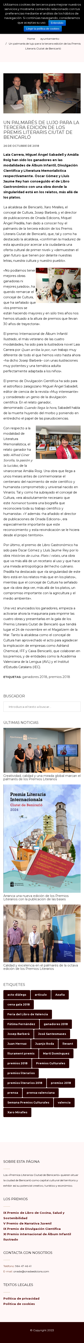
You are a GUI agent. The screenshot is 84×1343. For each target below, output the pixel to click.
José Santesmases (52, 1034)
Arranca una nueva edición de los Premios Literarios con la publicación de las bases (36, 897)
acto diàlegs (16, 994)
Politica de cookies (19, 1304)
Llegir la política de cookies (42, 28)
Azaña (60, 994)
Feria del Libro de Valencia (27, 1014)
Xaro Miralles (17, 1112)
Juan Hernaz (17, 1043)
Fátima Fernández (21, 1024)
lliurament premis (20, 1053)
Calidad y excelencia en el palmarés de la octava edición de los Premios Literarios (40, 967)
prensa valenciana (41, 1092)
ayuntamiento (49, 38)
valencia (64, 1102)
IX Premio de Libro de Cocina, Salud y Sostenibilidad (34, 1215)
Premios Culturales (50, 1063)
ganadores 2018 (34, 677)
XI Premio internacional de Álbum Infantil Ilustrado (37, 1236)
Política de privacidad (21, 1298)
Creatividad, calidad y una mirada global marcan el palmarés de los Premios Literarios (42, 777)
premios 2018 (59, 677)
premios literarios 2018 (24, 1083)
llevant (67, 1043)
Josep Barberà (18, 1034)
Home (31, 38)
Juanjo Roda (44, 1043)
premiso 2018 (61, 1083)
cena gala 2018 (18, 1004)
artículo (41, 994)
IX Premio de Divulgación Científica (32, 1228)
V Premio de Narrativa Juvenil (27, 1223)
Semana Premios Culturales (28, 1102)
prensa (12, 1092)
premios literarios (21, 1073)
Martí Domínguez (56, 1053)
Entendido (57, 23)
